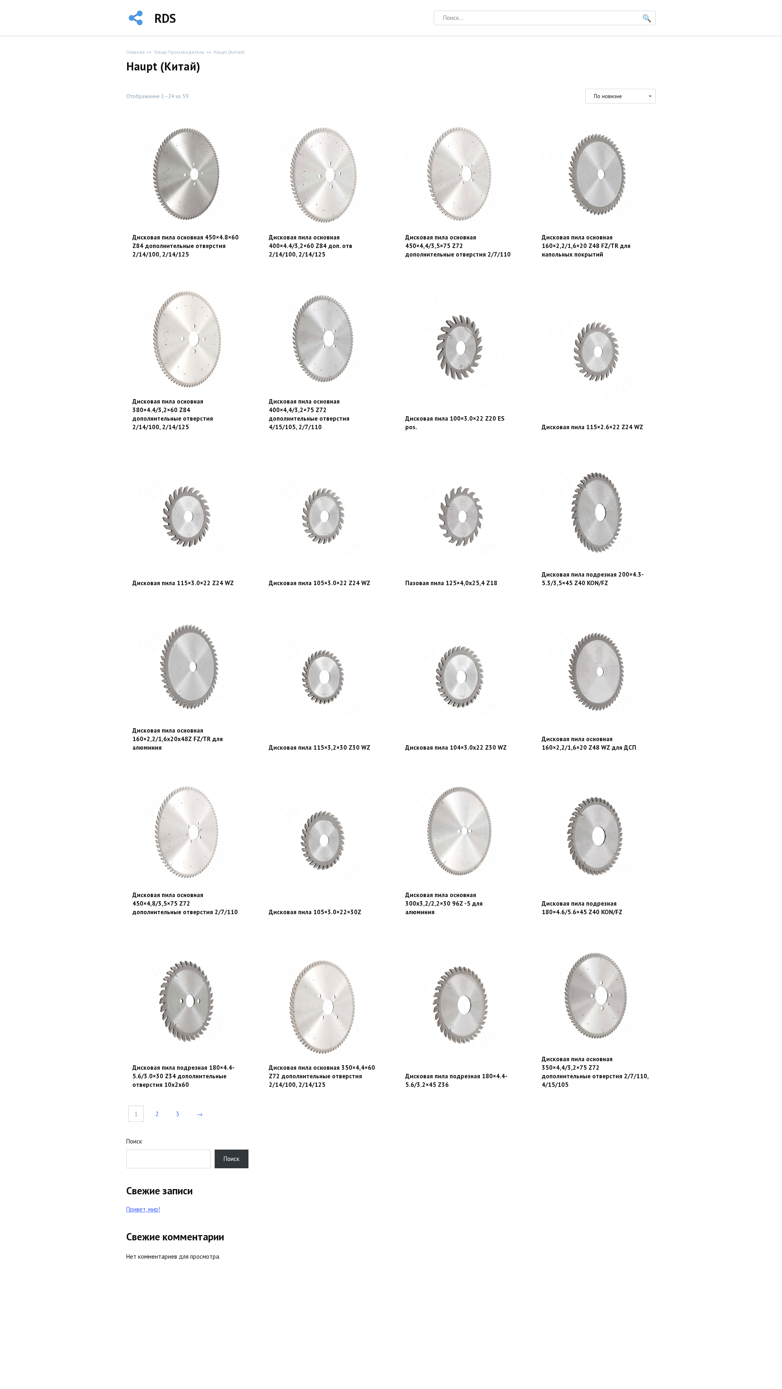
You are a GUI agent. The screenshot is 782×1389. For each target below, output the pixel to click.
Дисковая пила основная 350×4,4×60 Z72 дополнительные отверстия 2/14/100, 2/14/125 (322, 1076)
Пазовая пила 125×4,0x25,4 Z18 (451, 583)
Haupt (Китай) (229, 52)
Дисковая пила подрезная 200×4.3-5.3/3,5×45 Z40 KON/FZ (593, 579)
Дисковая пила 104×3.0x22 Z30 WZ (456, 747)
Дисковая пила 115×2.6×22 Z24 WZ (592, 427)
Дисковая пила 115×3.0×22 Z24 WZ (183, 583)
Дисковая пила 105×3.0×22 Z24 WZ (319, 583)
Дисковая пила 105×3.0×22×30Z (315, 912)
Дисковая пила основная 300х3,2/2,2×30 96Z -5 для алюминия (444, 903)
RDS (165, 18)
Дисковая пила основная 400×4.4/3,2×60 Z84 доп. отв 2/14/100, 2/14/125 (310, 245)
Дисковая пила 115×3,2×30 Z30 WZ (319, 747)
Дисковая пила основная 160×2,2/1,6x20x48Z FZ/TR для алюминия (177, 738)
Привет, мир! (143, 1209)
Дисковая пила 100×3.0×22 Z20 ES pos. (455, 423)
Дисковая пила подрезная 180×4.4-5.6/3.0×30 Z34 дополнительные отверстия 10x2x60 (183, 1076)
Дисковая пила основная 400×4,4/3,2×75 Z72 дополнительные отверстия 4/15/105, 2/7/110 (309, 414)
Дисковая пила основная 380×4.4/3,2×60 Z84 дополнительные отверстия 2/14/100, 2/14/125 (172, 414)
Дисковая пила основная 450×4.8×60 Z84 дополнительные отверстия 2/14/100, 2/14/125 (185, 245)
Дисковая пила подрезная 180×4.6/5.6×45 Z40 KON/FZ (582, 908)
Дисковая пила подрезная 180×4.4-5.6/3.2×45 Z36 (456, 1080)
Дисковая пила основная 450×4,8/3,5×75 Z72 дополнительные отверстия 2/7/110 (185, 903)
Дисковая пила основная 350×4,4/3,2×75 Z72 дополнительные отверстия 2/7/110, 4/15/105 (595, 1071)
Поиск (134, 1141)
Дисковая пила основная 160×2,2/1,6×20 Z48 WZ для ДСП (589, 743)
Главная (135, 52)
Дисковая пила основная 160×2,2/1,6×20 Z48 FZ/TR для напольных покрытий (586, 245)
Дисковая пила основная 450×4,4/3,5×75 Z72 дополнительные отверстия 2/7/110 (458, 245)
